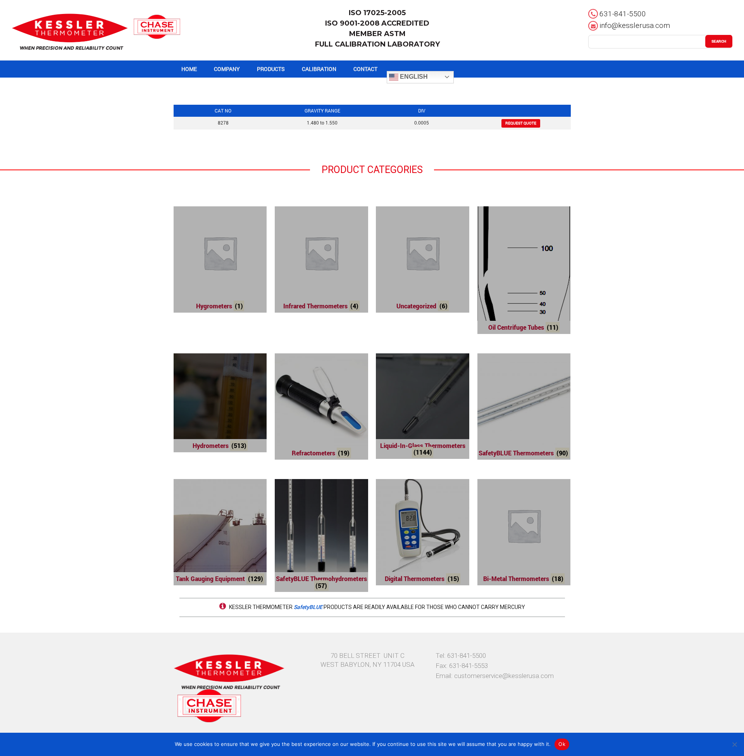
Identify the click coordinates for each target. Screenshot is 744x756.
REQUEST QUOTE (520, 123)
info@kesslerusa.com (634, 25)
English (413, 76)
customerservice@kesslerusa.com (504, 676)
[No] (734, 744)
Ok (561, 744)
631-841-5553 (468, 666)
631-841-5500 (622, 13)
